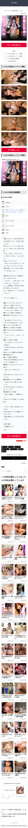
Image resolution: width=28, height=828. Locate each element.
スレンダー (13, 211)
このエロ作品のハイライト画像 (14, 53)
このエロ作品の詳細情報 (13, 58)
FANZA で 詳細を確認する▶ (14, 45)
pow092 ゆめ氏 (12, 61)
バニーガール (14, 449)
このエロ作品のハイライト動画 (14, 56)
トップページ (14, 823)
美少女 (6, 209)
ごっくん (16, 209)
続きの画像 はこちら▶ (14, 150)
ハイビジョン (21, 211)
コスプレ (11, 209)
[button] (25, 471)
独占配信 (22, 209)
